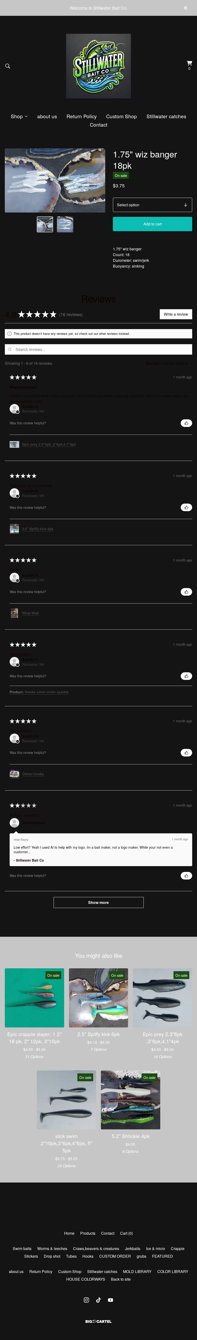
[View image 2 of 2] (65, 224)
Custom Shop (121, 116)
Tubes (71, 1256)
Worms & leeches (52, 1248)
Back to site (121, 1279)
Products (87, 1233)
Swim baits (22, 1248)
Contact (98, 124)
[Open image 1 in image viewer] (55, 180)
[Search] (7, 66)
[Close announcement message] (185, 8)
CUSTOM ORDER (115, 1256)
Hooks (87, 1256)
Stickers (31, 1256)
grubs (141, 1256)
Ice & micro (155, 1248)
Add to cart (152, 224)
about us (47, 116)
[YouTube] (110, 1300)
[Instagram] (86, 1300)
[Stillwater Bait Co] (98, 66)
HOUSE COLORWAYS (85, 1279)
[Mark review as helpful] (186, 423)
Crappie (178, 1248)
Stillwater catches (166, 116)
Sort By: (153, 363)
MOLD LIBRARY (137, 1271)
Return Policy (82, 116)
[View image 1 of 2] (45, 224)
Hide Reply (21, 839)
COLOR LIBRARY (172, 1271)
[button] (87, 314)
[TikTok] (98, 1300)
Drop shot (52, 1256)
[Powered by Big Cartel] (98, 1321)
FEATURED (162, 1256)
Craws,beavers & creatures (96, 1248)
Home (69, 1233)
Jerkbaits (132, 1248)
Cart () (126, 1233)
